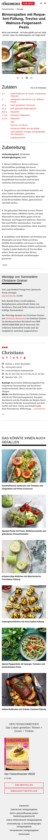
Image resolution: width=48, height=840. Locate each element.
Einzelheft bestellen (24, 791)
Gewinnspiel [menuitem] (24, 834)
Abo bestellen (24, 785)
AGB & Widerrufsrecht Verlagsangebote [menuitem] (24, 820)
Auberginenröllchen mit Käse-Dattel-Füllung (23, 622)
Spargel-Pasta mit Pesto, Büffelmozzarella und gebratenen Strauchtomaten (24, 532)
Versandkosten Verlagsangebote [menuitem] (24, 830)
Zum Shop (28, 3)
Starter (5, 265)
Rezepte (20, 9)
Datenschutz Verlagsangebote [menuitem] (24, 809)
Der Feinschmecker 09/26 (19, 773)
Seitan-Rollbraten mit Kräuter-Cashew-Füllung (24, 709)
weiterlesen (39, 409)
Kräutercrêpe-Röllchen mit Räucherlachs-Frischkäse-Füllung (21, 577)
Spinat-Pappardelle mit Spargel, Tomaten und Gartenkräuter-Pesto (23, 665)
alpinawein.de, (9, 295)
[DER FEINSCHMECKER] (11, 3)
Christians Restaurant (15, 318)
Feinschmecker (8, 9)
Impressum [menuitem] (24, 806)
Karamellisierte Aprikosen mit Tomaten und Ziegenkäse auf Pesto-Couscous (22, 487)
